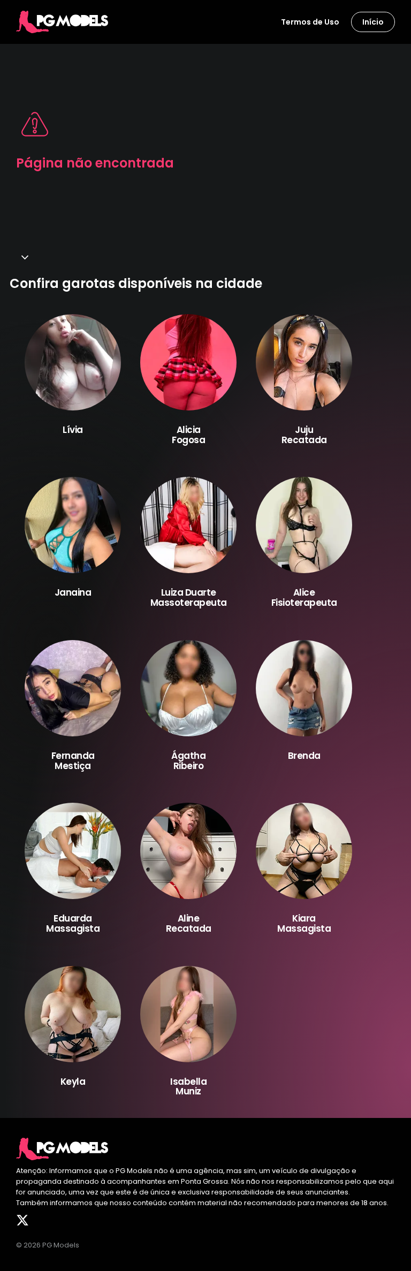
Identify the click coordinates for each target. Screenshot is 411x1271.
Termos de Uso (310, 22)
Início (373, 22)
